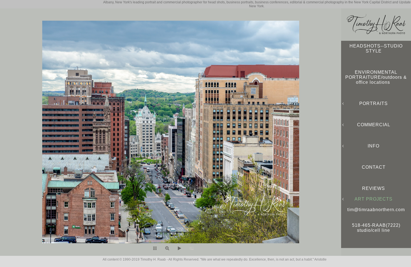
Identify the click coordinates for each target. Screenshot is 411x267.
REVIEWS (373, 188)
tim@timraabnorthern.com (376, 209)
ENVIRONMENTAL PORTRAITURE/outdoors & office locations (376, 77)
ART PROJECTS (374, 199)
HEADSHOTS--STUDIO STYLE (376, 48)
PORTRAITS (373, 103)
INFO (373, 146)
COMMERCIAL (373, 124)
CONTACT (374, 167)
